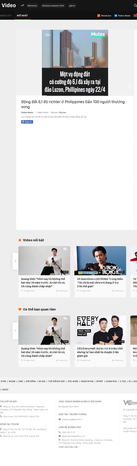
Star (3, 381)
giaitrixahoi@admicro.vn (73, 436)
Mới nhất (22, 15)
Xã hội (42, 381)
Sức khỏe (73, 381)
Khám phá (111, 381)
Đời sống (31, 381)
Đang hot (6, 15)
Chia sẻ (28, 122)
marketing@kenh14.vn (72, 419)
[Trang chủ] (9, 5)
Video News (27, 112)
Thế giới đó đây (56, 381)
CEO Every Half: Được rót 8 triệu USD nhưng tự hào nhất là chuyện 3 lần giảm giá (100, 352)
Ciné (20, 381)
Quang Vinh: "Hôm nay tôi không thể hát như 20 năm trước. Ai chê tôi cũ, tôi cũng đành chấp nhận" (43, 282)
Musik (12, 381)
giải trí (72, 6)
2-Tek (123, 381)
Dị (130, 381)
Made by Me (87, 381)
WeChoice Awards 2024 (53, 6)
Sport (99, 381)
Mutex (62, 112)
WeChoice (32, 6)
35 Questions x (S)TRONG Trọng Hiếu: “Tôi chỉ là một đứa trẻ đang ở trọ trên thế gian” (100, 282)
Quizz (5, 389)
